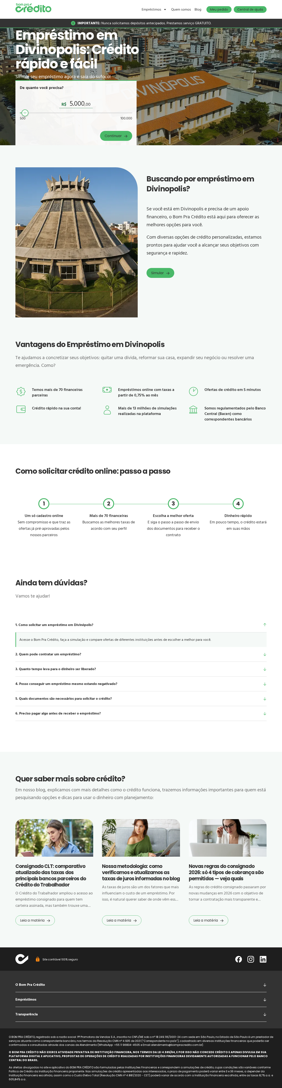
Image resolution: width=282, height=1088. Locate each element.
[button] (141, 625)
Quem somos (181, 9)
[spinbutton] (76, 103)
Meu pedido (219, 9)
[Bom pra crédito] (33, 7)
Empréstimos (151, 9)
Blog (198, 9)
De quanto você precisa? (41, 88)
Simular (157, 272)
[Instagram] (250, 959)
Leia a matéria (32, 920)
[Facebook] (238, 959)
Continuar (113, 135)
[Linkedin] (263, 959)
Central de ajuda (250, 9)
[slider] (25, 113)
